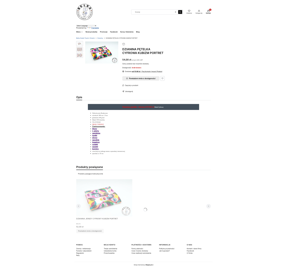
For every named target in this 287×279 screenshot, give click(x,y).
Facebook (190, 251)
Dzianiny (100, 38)
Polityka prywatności (166, 248)
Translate (95, 28)
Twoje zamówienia (110, 248)
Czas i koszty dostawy (140, 251)
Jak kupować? (164, 251)
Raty (78, 255)
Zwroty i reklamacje (83, 248)
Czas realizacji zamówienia (141, 253)
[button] (180, 12)
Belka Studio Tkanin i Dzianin (85, 38)
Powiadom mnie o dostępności (142, 78)
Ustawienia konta (110, 251)
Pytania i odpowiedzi (83, 251)
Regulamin (80, 253)
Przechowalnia (109, 253)
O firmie (189, 253)
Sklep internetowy (143, 265)
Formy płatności (137, 248)
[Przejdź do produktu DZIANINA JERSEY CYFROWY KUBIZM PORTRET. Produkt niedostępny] (104, 198)
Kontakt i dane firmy (194, 248)
